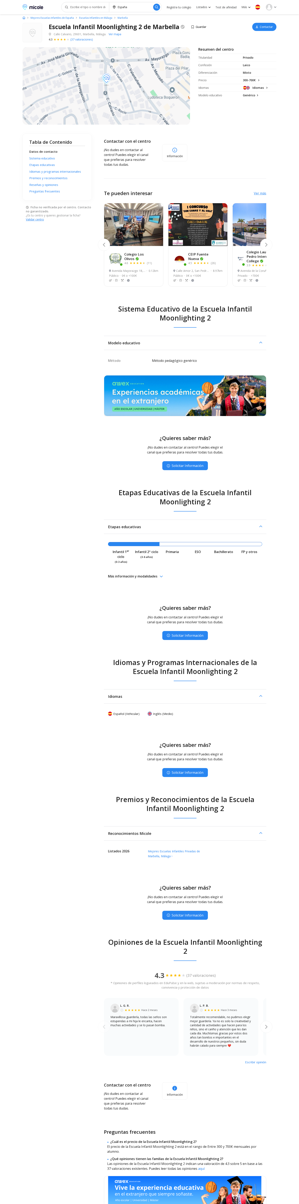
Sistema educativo (42, 158)
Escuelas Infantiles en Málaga (95, 18)
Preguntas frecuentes (44, 191)
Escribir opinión (255, 1062)
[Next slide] (266, 245)
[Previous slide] (104, 245)
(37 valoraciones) (81, 39)
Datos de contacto (43, 151)
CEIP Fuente (198, 256)
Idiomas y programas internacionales (55, 171)
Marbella (123, 18)
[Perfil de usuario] (271, 7)
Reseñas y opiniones (43, 185)
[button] (257, 7)
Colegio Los (134, 256)
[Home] (24, 17)
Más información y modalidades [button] (132, 576)
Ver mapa (115, 34)
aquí (201, 1168)
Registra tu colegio (179, 7)
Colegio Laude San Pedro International (263, 256)
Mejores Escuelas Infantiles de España (52, 18)
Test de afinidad (226, 7)
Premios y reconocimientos (48, 178)
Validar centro (35, 219)
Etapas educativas (42, 165)
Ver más (260, 193)
